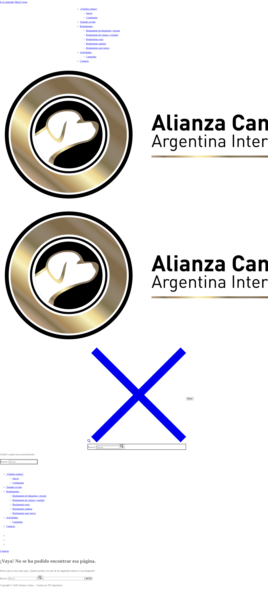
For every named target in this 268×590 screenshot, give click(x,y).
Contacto (4, 551)
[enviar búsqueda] (122, 446)
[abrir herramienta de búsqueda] (136, 441)
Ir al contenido (7, 2)
